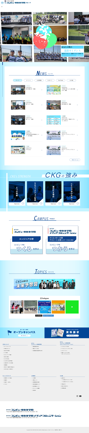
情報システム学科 (36, 348)
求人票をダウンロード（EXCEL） (68, 381)
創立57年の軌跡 (6, 350)
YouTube (60, 80)
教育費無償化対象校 (36, 382)
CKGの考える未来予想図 (8, 360)
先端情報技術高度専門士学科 (37, 350)
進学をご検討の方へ (65, 386)
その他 (71, 80)
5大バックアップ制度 (7, 354)
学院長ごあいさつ (7, 348)
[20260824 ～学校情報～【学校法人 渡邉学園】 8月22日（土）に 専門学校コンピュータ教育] (17, 307)
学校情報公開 (64, 388)
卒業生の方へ (64, 384)
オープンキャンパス (7, 346)
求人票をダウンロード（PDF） (68, 379)
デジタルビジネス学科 (65, 346)
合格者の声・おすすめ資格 (8, 362)
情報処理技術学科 (36, 346)
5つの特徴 (6, 352)
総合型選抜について (36, 386)
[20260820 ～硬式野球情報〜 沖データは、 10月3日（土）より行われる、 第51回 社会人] (44, 307)
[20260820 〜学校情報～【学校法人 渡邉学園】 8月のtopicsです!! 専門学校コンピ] (58, 307)
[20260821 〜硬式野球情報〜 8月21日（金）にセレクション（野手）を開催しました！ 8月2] (30, 307)
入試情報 (39, 80)
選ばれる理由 (6, 356)
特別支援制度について (36, 384)
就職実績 (5, 365)
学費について (35, 380)
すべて (17, 80)
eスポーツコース (64, 350)
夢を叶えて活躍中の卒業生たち (9, 367)
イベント (28, 80)
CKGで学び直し (6, 358)
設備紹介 (5, 380)
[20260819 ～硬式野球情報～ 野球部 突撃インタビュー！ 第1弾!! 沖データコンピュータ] (72, 307)
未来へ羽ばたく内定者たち (8, 369)
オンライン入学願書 (36, 388)
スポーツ (49, 80)
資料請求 (34, 390)
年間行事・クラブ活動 (8, 378)
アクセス (5, 384)
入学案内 (34, 378)
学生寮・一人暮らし (7, 382)
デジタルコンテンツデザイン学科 (67, 348)
